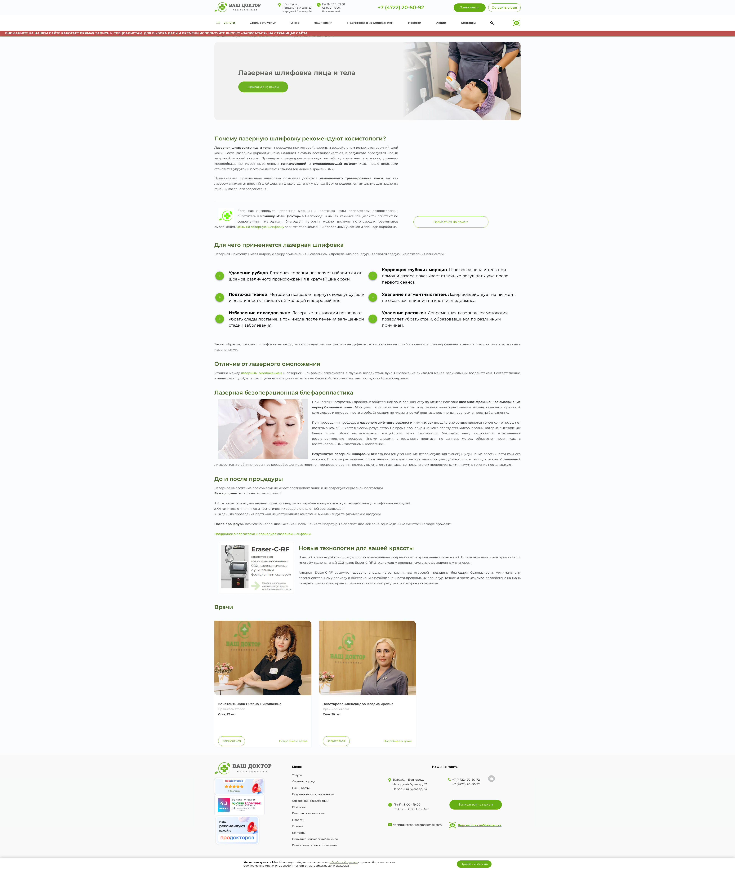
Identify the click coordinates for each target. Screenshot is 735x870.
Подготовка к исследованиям (370, 22)
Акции (441, 22)
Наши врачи (323, 22)
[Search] (492, 23)
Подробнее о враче (293, 741)
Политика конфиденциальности (315, 839)
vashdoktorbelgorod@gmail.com (417, 825)
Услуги (297, 775)
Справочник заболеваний (310, 800)
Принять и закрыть (474, 864)
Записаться (231, 741)
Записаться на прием (263, 87)
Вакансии (299, 807)
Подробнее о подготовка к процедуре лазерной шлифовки (262, 534)
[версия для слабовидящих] (516, 23)
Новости (414, 22)
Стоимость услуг (263, 22)
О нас (295, 22)
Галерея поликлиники (308, 813)
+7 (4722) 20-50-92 (401, 8)
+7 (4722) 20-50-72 (466, 779)
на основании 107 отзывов (245, 809)
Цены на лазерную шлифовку (260, 227)
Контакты (468, 22)
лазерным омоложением (261, 373)
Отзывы (297, 826)
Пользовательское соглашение (314, 845)
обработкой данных (344, 862)
